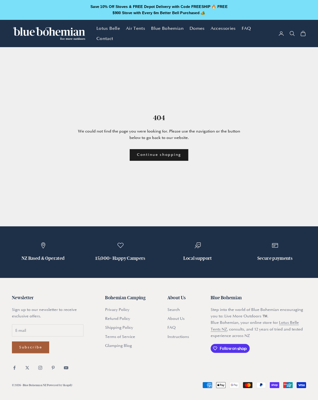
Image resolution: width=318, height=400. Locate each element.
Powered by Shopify (60, 385)
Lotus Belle (108, 28)
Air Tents (135, 28)
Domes (197, 28)
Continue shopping (159, 154)
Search (173, 309)
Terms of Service (120, 336)
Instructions (178, 336)
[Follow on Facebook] (14, 367)
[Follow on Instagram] (40, 367)
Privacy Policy (117, 309)
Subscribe (30, 347)
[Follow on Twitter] (27, 367)
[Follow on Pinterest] (53, 367)
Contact (104, 38)
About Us (176, 318)
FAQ (246, 28)
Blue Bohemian (167, 28)
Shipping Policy (119, 327)
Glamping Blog (118, 345)
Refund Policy (117, 318)
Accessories (223, 28)
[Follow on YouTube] (66, 367)
